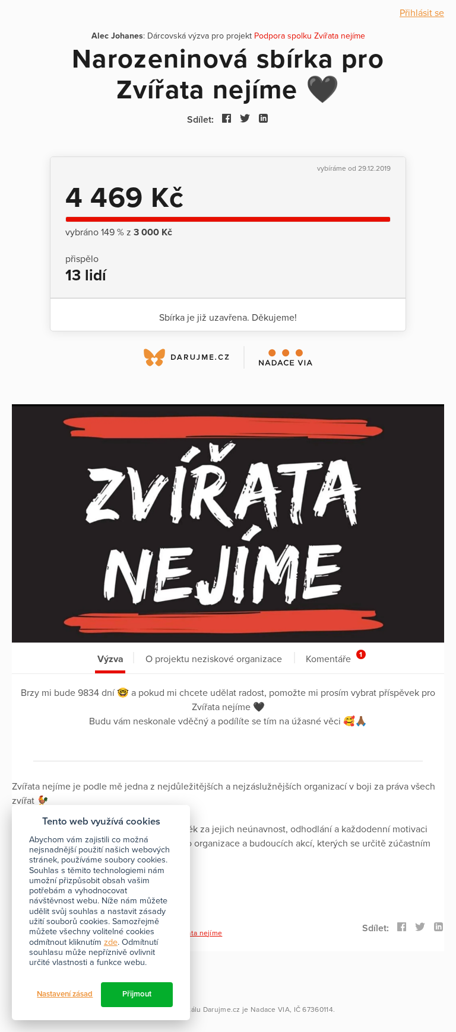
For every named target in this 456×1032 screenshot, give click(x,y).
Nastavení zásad (65, 994)
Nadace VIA (270, 1009)
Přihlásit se (422, 13)
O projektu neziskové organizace (213, 659)
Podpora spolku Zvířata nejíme (309, 36)
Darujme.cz (221, 1009)
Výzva (110, 659)
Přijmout (136, 994)
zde (111, 942)
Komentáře (334, 657)
